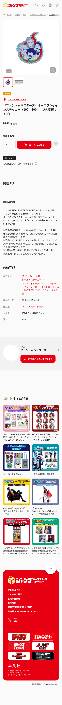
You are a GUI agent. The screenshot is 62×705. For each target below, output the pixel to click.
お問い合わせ (14, 598)
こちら (26, 253)
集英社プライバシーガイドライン (23, 611)
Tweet (10, 158)
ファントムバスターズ (17, 99)
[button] (8, 82)
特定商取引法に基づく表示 (20, 607)
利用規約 (12, 602)
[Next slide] (60, 47)
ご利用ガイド (14, 589)
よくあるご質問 (15, 594)
